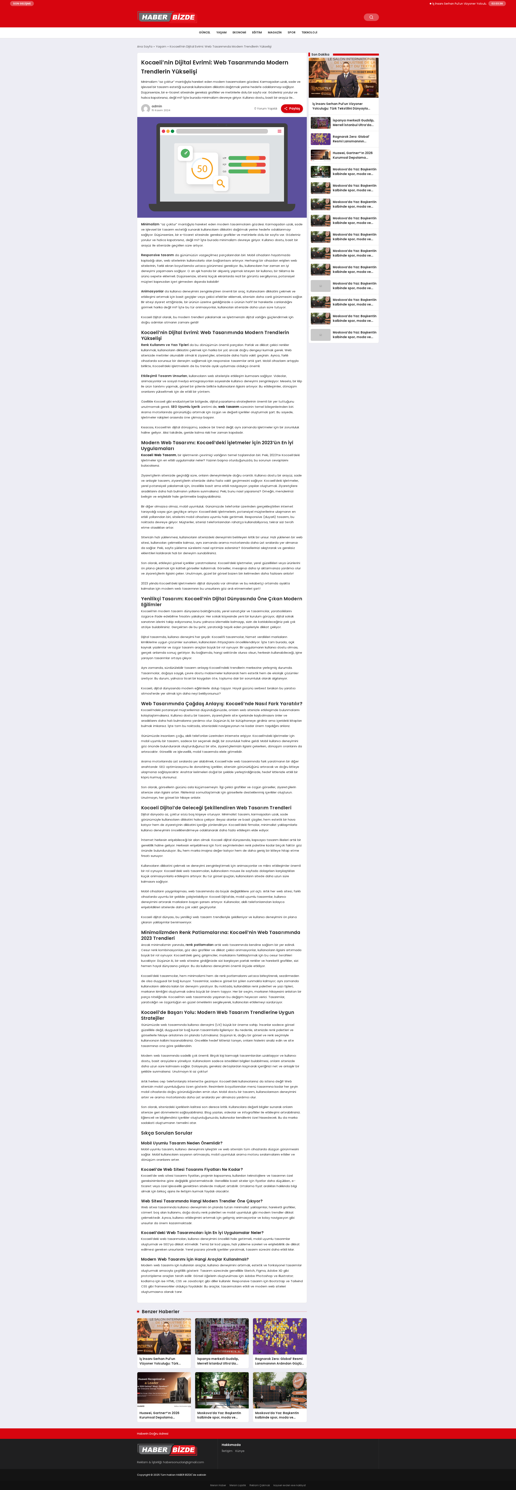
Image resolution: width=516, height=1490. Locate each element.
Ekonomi (239, 32)
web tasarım (228, 407)
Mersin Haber (218, 1485)
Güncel (204, 32)
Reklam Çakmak (260, 1485)
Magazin (275, 32)
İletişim (227, 1451)
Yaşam (221, 32)
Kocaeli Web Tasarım (158, 455)
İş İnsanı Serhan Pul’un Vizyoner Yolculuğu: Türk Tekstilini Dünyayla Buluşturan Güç (458, 4)
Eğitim (257, 32)
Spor (291, 32)
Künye (239, 1451)
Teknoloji (309, 32)
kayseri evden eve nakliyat (290, 1485)
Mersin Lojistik (238, 1485)
